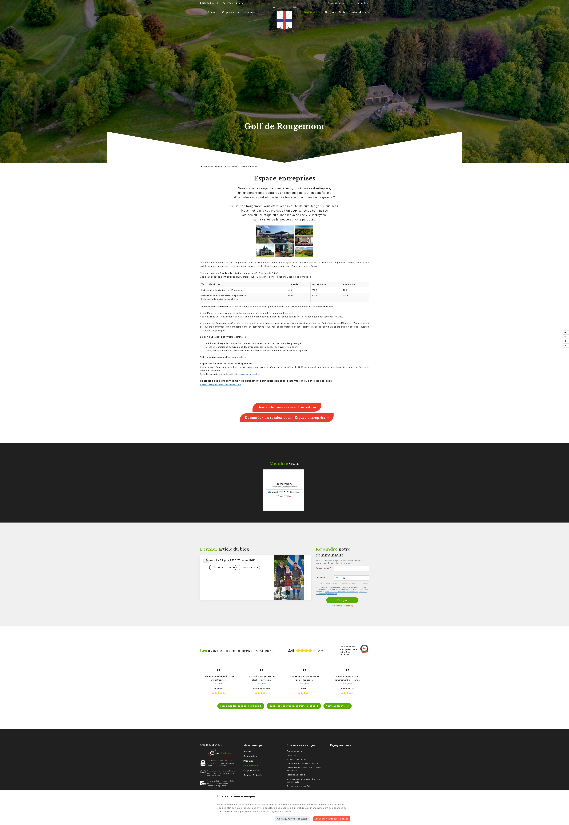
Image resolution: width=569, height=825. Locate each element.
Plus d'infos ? (345, 563)
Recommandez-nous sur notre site (239, 706)
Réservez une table (296, 775)
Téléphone (320, 578)
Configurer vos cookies (292, 818)
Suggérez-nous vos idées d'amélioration (292, 706)
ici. (245, 357)
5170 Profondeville (210, 3)
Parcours (249, 12)
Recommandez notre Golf (299, 786)
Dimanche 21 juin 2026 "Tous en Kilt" (230, 560)
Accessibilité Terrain (297, 759)
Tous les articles (222, 567)
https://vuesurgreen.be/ (247, 374)
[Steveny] (283, 490)
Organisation (230, 12)
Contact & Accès (359, 12)
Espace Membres (336, 3)
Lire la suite (248, 567)
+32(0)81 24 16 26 (234, 3)
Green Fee (291, 755)
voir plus (218, 683)
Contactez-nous (294, 751)
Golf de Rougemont (212, 167)
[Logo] (284, 21)
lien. (295, 313)
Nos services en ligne (358, 3)
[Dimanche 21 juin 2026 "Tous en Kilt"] (289, 577)
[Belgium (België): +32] (337, 578)
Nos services (312, 12)
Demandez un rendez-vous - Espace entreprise (285, 417)
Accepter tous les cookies (331, 818)
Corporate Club (335, 12)
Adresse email (323, 568)
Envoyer (342, 600)
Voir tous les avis (336, 706)
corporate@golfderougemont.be (220, 384)
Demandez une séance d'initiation (286, 407)
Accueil (213, 12)
